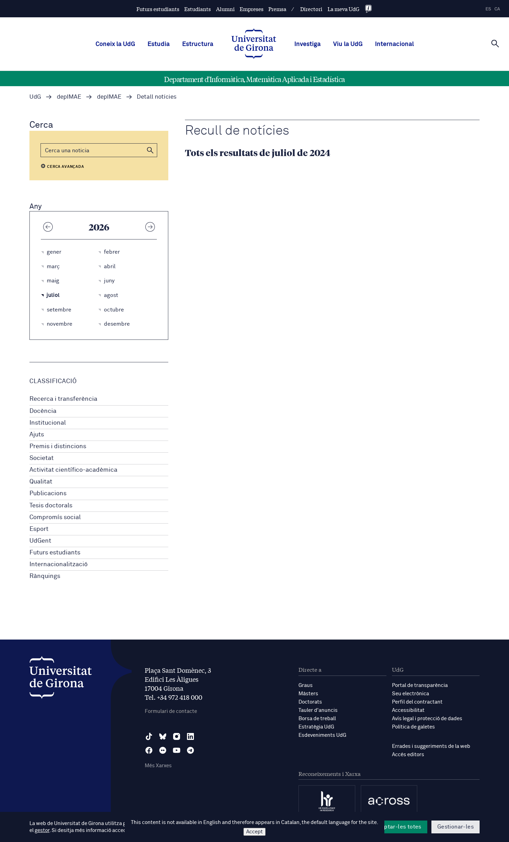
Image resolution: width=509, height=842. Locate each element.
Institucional (47, 423)
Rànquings (44, 576)
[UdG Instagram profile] (176, 736)
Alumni (225, 8)
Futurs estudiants (157, 8)
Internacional (394, 44)
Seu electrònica (410, 693)
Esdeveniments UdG (322, 735)
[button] (150, 150)
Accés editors (408, 754)
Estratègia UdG (316, 727)
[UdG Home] (253, 44)
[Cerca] (495, 43)
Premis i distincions (57, 446)
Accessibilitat (408, 710)
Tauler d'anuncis (318, 710)
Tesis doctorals (50, 506)
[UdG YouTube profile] (176, 750)
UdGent (40, 541)
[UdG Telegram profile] (190, 750)
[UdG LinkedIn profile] (190, 736)
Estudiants (197, 8)
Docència (42, 411)
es (488, 9)
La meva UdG (343, 8)
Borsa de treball (317, 718)
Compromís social (55, 517)
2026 (99, 227)
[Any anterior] (48, 227)
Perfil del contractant (417, 702)
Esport (38, 529)
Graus (305, 685)
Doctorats (310, 702)
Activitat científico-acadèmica (73, 470)
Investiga (307, 44)
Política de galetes (413, 727)
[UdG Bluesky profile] (163, 736)
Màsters (308, 693)
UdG (35, 97)
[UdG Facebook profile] (149, 750)
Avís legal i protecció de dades (427, 718)
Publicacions (47, 493)
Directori (311, 8)
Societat (41, 458)
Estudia (159, 44)
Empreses (252, 8)
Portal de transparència (420, 685)
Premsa (277, 8)
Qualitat (40, 482)
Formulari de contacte (171, 711)
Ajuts (36, 435)
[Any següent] (150, 227)
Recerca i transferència (63, 399)
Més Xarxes (158, 765)
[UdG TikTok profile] (149, 736)
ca (497, 9)
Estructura (197, 44)
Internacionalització (58, 564)
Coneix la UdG (115, 44)
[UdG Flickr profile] (163, 750)
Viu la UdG (348, 44)
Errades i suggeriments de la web (431, 746)
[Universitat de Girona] (60, 679)
